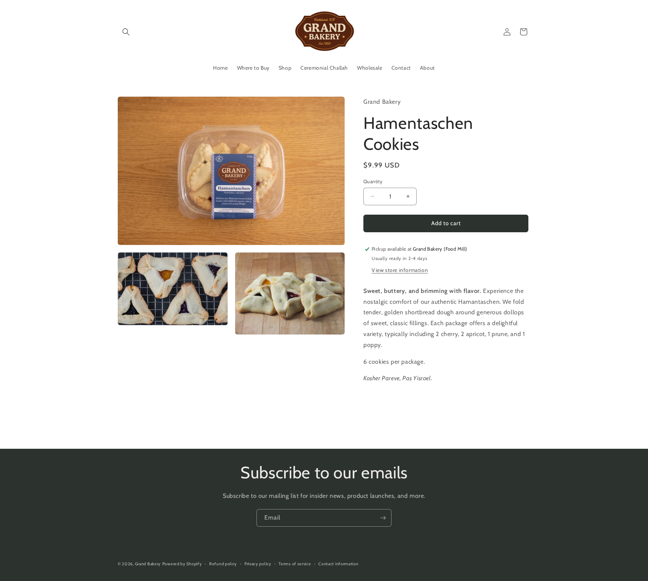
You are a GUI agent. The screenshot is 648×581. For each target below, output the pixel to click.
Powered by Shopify (182, 563)
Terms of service (295, 563)
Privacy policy (258, 563)
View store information (400, 270)
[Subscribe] (383, 518)
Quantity (372, 181)
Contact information (338, 563)
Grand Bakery (148, 563)
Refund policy (223, 563)
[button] (126, 32)
